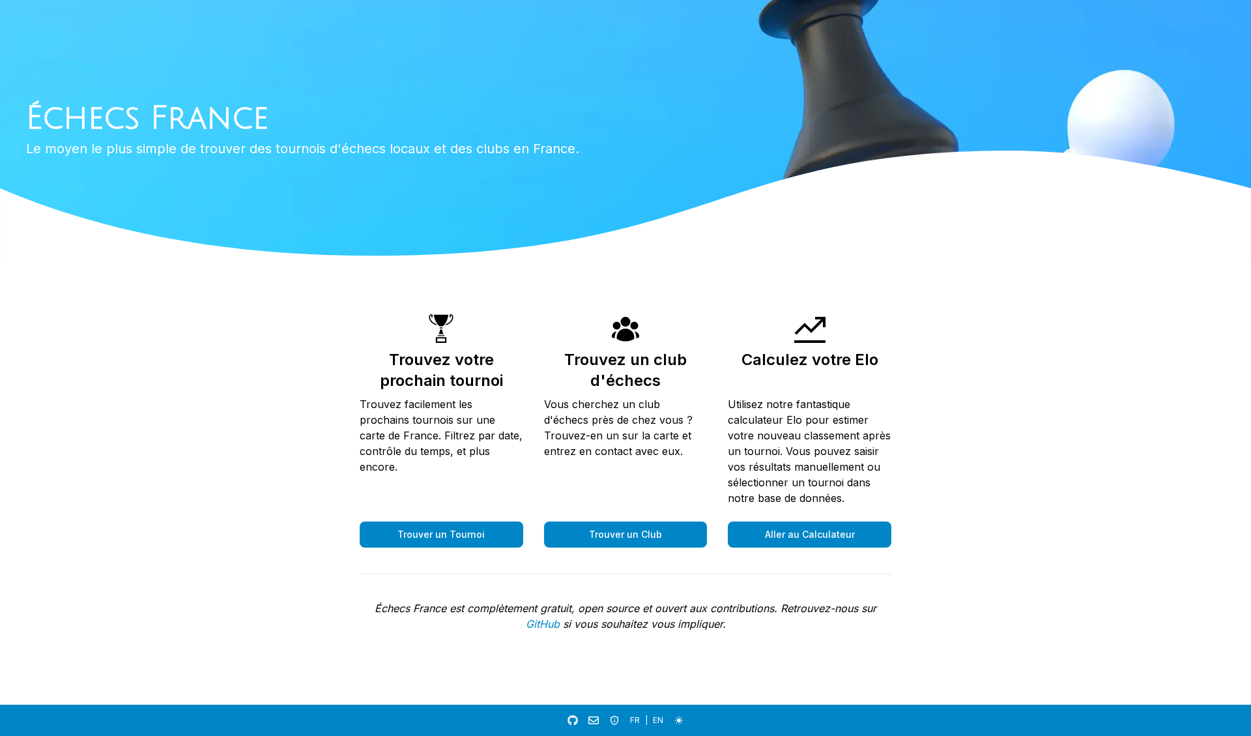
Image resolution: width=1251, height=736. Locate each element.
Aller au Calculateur (810, 534)
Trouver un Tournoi (441, 534)
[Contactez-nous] (593, 720)
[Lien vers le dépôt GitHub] (573, 720)
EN (658, 720)
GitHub (543, 623)
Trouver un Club (625, 534)
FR (635, 720)
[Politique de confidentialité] (614, 720)
